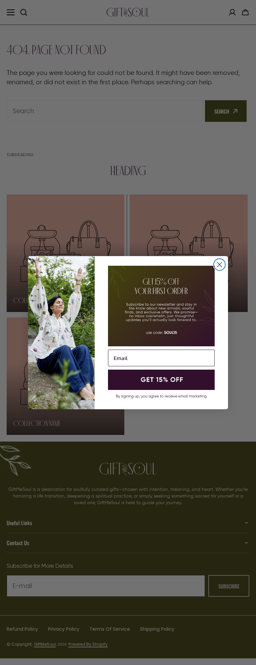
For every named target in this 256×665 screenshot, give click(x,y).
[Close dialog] (219, 264)
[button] (161, 380)
